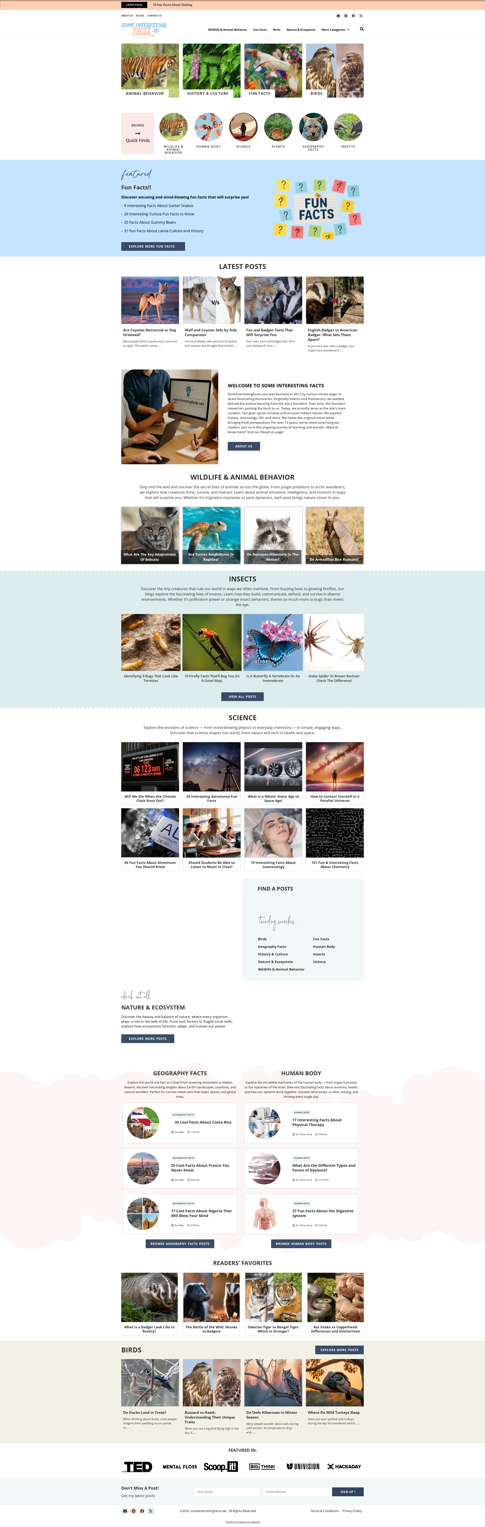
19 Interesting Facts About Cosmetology (273, 864)
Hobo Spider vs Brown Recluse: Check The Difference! (334, 678)
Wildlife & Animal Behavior (227, 29)
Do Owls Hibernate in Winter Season (271, 1415)
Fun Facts (260, 29)
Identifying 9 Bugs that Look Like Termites (151, 678)
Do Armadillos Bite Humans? (334, 559)
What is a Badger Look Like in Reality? (149, 1329)
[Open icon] (338, 16)
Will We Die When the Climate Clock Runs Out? (150, 798)
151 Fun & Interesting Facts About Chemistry (335, 864)
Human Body (208, 146)
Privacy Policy (352, 1511)
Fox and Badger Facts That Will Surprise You (269, 332)
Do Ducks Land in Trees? (144, 1412)
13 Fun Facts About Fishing (172, 5)
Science (243, 717)
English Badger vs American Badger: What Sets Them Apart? (332, 335)
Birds (276, 29)
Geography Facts (313, 148)
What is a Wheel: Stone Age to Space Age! (273, 798)
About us (127, 15)
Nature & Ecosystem (301, 29)
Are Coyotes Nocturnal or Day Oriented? (149, 332)
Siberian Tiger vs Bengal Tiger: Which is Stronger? (273, 1329)
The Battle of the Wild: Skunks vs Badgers (211, 1329)
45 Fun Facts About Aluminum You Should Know (150, 864)
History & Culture (273, 954)
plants (278, 146)
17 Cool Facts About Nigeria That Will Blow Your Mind (201, 1213)
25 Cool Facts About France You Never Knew (200, 1168)
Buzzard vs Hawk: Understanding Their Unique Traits (210, 1417)
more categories (333, 29)
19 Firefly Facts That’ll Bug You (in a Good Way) (212, 678)
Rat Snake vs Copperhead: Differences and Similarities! (335, 1329)
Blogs (140, 15)
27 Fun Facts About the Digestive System (323, 1213)
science (243, 146)
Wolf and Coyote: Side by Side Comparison (211, 332)
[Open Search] (362, 29)
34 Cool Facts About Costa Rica (203, 1122)
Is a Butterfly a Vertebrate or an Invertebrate (273, 678)
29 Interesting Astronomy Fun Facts (211, 798)
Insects (348, 146)
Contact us (154, 15)
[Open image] (150, 766)
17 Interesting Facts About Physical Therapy (317, 1122)
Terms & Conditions (324, 1511)
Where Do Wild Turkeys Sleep (334, 1412)
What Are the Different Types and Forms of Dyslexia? (324, 1168)
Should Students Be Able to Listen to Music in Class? (212, 864)
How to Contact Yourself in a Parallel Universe (335, 798)
